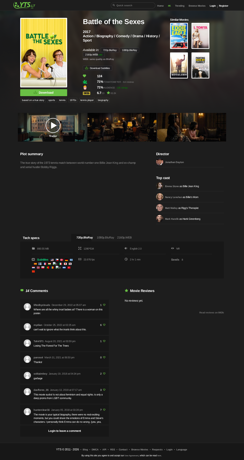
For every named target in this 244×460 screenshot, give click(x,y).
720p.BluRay (110, 50)
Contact (123, 449)
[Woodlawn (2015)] (179, 65)
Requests (157, 449)
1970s (73, 100)
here (159, 455)
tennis (62, 100)
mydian (38, 325)
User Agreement (131, 455)
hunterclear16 (42, 409)
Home (160, 5)
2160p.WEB (93, 54)
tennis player (87, 100)
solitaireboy (40, 373)
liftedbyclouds (42, 305)
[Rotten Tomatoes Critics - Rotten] (89, 82)
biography (103, 100)
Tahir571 (38, 341)
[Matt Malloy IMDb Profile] (159, 207)
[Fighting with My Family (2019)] (200, 65)
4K (169, 5)
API (104, 449)
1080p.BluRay (129, 50)
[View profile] (27, 306)
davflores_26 (41, 389)
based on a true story (33, 100)
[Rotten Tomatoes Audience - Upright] (89, 87)
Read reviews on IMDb (211, 312)
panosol (38, 357)
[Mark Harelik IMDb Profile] (159, 218)
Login (213, 5)
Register (223, 5)
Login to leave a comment (64, 430)
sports (51, 100)
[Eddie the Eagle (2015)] (179, 36)
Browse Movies (197, 5)
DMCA (95, 449)
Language (181, 449)
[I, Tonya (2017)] (200, 36)
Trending (179, 5)
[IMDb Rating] (89, 93)
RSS (112, 449)
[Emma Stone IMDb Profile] (159, 185)
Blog (85, 449)
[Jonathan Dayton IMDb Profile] (159, 161)
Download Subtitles (100, 68)
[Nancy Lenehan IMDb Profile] (159, 196)
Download (46, 92)
